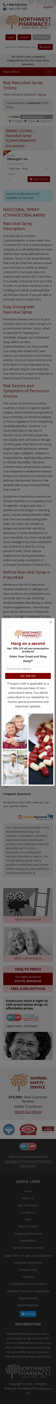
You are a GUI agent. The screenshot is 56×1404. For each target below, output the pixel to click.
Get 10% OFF (28, 676)
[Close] (50, 622)
